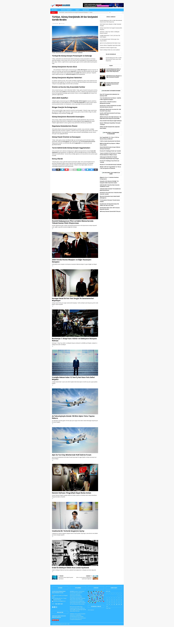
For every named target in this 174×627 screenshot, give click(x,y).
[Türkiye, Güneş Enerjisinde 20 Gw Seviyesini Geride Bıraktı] (75, 51)
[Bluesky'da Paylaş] (92, 170)
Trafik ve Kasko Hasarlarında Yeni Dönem (110, 141)
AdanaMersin (78, 595)
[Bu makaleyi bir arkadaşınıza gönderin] (71, 170)
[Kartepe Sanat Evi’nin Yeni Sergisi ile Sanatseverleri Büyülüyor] (75, 283)
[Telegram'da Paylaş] (87, 170)
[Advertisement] (75, 182)
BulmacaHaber (82, 604)
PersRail (71, 616)
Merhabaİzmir (73, 597)
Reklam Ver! (86, 10)
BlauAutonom (76, 616)
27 (114, 604)
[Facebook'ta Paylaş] (54, 170)
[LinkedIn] (54, 607)
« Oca (107, 608)
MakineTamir (72, 599)
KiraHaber (83, 602)
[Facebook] (53, 607)
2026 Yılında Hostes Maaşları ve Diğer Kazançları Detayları (71, 261)
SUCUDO (72, 591)
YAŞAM (77, 10)
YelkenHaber (72, 598)
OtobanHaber (78, 602)
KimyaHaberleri (79, 592)
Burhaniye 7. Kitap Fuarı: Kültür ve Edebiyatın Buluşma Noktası (74, 339)
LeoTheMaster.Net (74, 601)
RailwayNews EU (78, 619)
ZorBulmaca (82, 608)
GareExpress (72, 615)
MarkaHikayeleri (75, 604)
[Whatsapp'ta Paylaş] (79, 170)
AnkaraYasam (73, 595)
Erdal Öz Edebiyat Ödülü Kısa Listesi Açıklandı (70, 567)
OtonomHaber (111, 133)
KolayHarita (72, 608)
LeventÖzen (72, 594)
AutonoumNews (78, 613)
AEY (70, 604)
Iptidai (77, 599)
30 (121, 604)
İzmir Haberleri (91, 610)
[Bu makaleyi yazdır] (75, 170)
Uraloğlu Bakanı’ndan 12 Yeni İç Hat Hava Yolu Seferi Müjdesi (73, 378)
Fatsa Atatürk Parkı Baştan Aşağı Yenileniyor (111, 120)
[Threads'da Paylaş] (96, 170)
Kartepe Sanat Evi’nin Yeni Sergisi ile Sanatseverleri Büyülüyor (73, 299)
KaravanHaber (79, 597)
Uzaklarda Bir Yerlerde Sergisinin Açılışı (68, 531)
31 (107, 606)
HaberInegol (72, 602)
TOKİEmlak (77, 611)
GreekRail (81, 616)
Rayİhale (84, 609)
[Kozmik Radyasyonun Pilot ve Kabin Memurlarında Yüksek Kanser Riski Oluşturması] (75, 206)
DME (79, 618)
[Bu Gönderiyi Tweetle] (58, 170)
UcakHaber (83, 598)
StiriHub (76, 618)
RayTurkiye (77, 608)
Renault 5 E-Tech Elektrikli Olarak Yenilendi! (111, 164)
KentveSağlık (72, 609)
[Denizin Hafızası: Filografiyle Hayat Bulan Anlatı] (75, 477)
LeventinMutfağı (79, 609)
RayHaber (117, 90)
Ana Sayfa (54, 10)
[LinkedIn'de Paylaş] (62, 170)
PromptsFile (72, 619)
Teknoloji (62, 23)
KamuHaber (78, 598)
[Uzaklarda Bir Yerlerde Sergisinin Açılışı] (75, 515)
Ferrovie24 (72, 618)
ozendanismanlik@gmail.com (59, 601)
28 (116, 604)
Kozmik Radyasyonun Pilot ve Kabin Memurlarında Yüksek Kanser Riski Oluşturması (72, 222)
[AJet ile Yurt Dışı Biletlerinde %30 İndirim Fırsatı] (75, 440)
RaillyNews (72, 613)
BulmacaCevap (73, 606)
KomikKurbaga (79, 606)
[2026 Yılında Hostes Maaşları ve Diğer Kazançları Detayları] (75, 245)
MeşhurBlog (72, 611)
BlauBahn (83, 613)
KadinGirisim (77, 594)
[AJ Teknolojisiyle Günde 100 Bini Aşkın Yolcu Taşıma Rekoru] (75, 401)
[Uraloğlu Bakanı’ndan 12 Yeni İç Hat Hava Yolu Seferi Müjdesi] (75, 363)
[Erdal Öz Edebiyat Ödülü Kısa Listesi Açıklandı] (75, 553)
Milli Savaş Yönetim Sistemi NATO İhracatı (110, 211)
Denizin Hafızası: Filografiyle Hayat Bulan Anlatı (71, 493)
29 (118, 604)
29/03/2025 (56, 23)
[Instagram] (56, 607)
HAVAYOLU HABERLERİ (66, 10)
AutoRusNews (83, 618)
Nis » (110, 608)
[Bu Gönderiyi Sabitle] (67, 170)
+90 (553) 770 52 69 (57, 599)
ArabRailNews (78, 615)
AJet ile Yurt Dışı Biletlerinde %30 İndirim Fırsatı (71, 455)
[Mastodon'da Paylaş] (83, 170)
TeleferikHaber (81, 591)
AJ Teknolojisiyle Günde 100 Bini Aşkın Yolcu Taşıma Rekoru (73, 417)
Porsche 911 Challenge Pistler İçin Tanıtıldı (110, 151)
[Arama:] (115, 12)
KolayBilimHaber (81, 601)
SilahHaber (80, 599)
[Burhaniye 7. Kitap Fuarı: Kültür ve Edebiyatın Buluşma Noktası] (75, 323)
